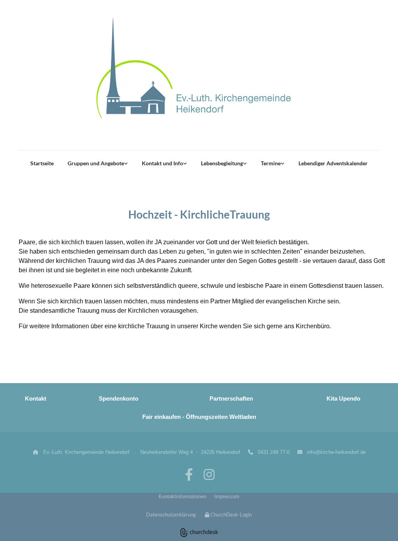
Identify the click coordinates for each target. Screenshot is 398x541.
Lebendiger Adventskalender (333, 163)
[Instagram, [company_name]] (209, 474)
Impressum (226, 496)
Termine (271, 163)
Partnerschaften (231, 398)
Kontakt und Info (162, 163)
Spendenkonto (118, 398)
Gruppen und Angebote (96, 163)
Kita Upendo (343, 398)
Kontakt (35, 398)
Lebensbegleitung (222, 163)
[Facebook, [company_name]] (189, 474)
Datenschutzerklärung (171, 514)
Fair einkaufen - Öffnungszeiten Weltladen (199, 416)
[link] (98, 163)
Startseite (42, 163)
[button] (205, 355)
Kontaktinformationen (182, 496)
